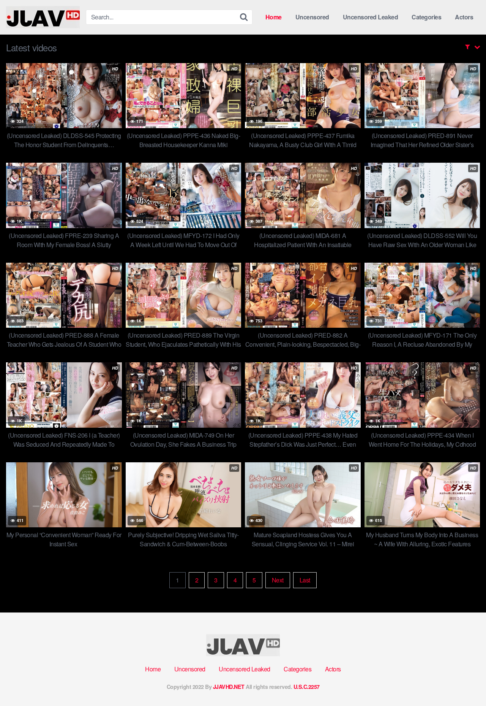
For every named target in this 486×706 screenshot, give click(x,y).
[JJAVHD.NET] (43, 17)
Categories (426, 17)
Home (273, 17)
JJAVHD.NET (229, 686)
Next (278, 580)
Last (305, 580)
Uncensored (312, 17)
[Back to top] (465, 682)
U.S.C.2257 (306, 686)
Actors (464, 17)
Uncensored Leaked (370, 17)
